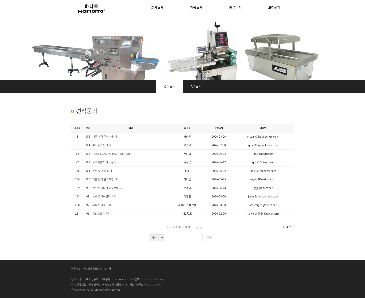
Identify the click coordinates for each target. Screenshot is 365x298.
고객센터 (274, 8)
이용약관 (75, 268)
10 (192, 227)
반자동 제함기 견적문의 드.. (107, 188)
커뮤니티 (235, 8)
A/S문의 (195, 86)
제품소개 (196, 8)
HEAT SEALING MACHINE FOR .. (112, 153)
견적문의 (169, 86)
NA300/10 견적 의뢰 (104, 196)
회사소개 (157, 8)
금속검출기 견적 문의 (104, 162)
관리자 (107, 268)
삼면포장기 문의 (101, 213)
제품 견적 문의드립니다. (105, 179)
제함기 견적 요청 (101, 205)
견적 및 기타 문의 (102, 171)
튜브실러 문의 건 (101, 145)
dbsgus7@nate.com (152, 279)
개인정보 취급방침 (92, 268)
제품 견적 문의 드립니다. (106, 136)
